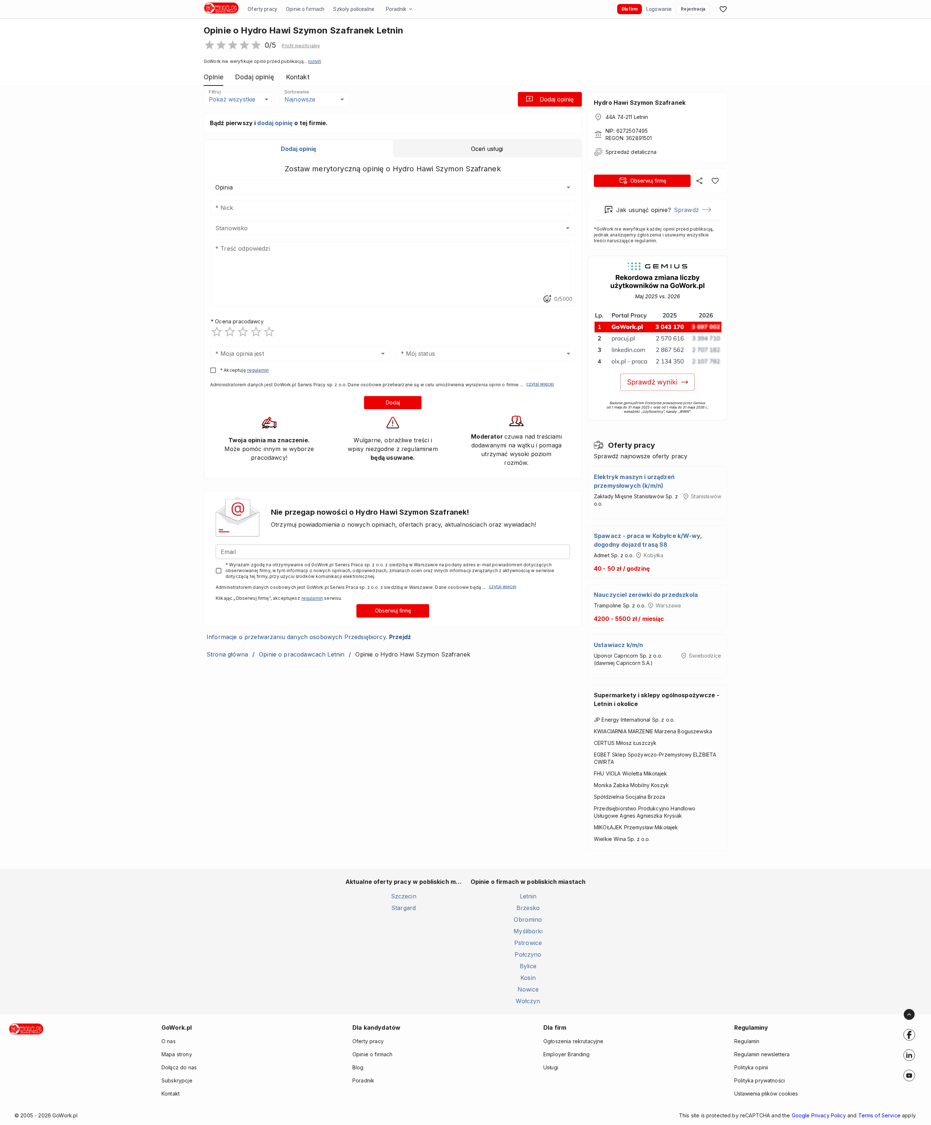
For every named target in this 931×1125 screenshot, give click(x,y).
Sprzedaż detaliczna (631, 152)
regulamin (258, 370)
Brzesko (528, 907)
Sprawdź (686, 210)
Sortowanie (296, 92)
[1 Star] (216, 331)
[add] (909, 1035)
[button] (301, 46)
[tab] (298, 148)
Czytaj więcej (540, 384)
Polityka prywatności (759, 1080)
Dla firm (630, 9)
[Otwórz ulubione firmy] (723, 9)
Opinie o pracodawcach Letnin (301, 654)
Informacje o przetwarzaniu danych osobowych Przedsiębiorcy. (309, 637)
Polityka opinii (751, 1067)
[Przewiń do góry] (909, 1014)
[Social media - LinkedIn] (909, 1055)
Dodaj (393, 402)
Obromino (528, 919)
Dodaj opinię (557, 99)
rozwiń (314, 61)
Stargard (403, 907)
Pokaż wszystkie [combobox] (232, 99)
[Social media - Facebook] (909, 1035)
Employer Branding (566, 1054)
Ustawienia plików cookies (766, 1093)
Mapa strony (176, 1054)
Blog (358, 1067)
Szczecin (403, 896)
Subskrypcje (176, 1080)
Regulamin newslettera (762, 1054)
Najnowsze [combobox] (299, 99)
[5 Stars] (269, 331)
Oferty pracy (262, 9)
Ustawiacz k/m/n (618, 645)
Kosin (528, 977)
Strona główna (227, 654)
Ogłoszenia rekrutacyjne (573, 1041)
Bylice (528, 966)
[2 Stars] (229, 331)
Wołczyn (528, 1001)
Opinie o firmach (305, 9)
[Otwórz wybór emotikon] (547, 299)
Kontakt (170, 1093)
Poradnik (396, 9)
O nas (168, 1041)
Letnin (528, 896)
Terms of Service (879, 1115)
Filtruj (214, 92)
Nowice (528, 989)
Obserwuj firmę (393, 610)
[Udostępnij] (700, 181)
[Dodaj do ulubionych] (715, 181)
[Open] (568, 228)
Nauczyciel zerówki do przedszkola (646, 594)
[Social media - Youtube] (909, 1075)
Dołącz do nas (179, 1067)
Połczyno (528, 954)
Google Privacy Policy (819, 1115)
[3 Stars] (242, 331)
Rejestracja (693, 9)
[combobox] (382, 228)
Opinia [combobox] (224, 187)
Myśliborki (528, 931)
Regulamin (746, 1041)
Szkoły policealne (353, 9)
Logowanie (659, 9)
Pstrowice (528, 942)
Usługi (550, 1067)
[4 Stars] (256, 331)
